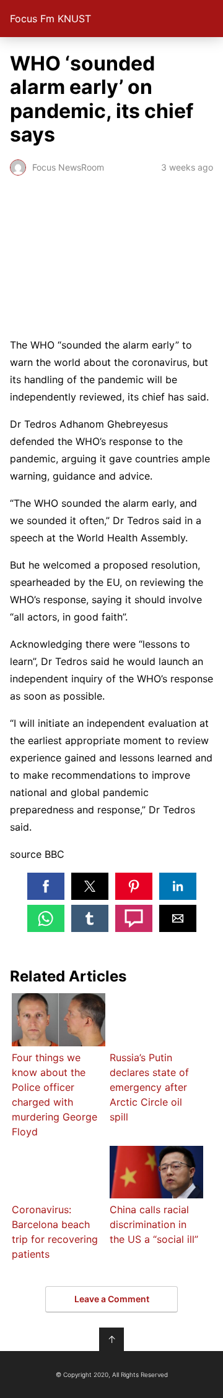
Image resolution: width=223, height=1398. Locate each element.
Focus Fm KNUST (50, 18)
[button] (45, 886)
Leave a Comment (111, 1299)
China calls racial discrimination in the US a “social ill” (154, 1224)
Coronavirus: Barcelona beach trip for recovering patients (55, 1231)
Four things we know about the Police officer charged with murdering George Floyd (54, 1094)
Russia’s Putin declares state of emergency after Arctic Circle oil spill (149, 1087)
